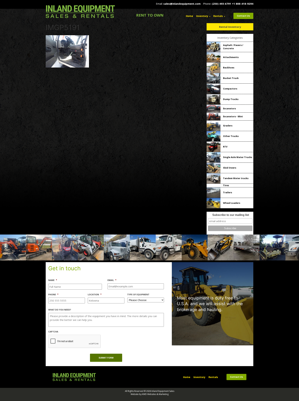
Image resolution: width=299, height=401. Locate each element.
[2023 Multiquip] (273, 247)
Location (95, 294)
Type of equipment (138, 294)
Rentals (218, 16)
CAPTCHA (53, 331)
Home (189, 16)
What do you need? (59, 309)
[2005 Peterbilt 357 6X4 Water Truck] (65, 247)
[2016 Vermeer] (143, 247)
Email (111, 280)
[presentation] (74, 341)
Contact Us (243, 15)
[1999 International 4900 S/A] (39, 247)
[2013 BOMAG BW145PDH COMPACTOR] (195, 247)
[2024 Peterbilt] (91, 247)
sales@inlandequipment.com (182, 3)
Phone (53, 294)
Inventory (202, 16)
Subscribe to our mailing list (230, 214)
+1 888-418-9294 (242, 3)
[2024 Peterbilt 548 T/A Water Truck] (221, 247)
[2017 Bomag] (247, 247)
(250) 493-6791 (221, 3)
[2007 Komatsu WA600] (117, 247)
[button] (5, 247)
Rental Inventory (230, 26)
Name (52, 280)
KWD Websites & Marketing (155, 394)
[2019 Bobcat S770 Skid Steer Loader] (13, 247)
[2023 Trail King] (169, 247)
